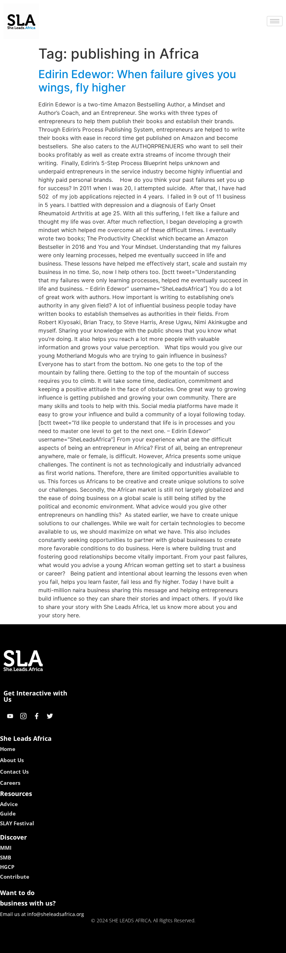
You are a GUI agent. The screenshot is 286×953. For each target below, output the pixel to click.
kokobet (95, 945)
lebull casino (124, 945)
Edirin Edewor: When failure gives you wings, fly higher (137, 80)
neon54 (192, 945)
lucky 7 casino (161, 945)
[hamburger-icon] (275, 21)
